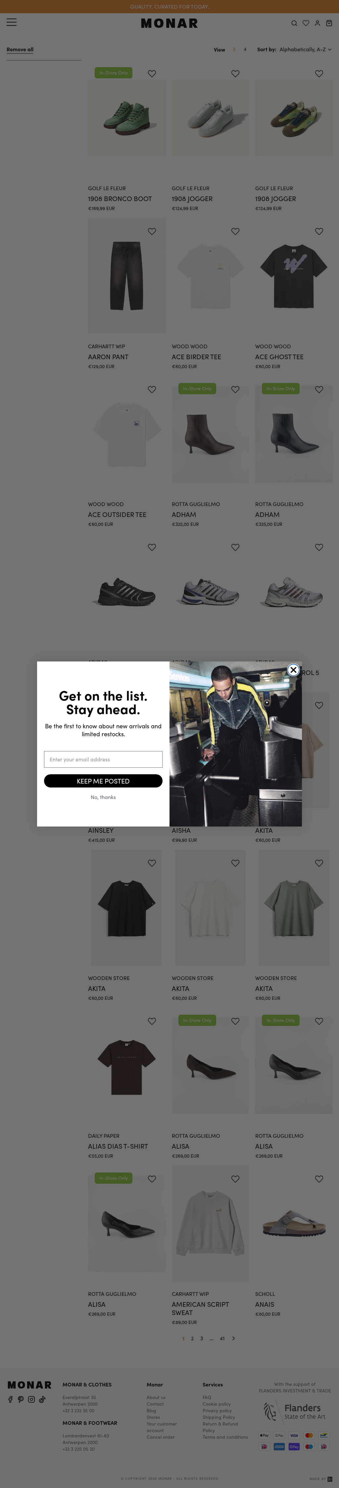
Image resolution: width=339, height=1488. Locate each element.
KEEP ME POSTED (103, 780)
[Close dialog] (293, 670)
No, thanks (103, 796)
